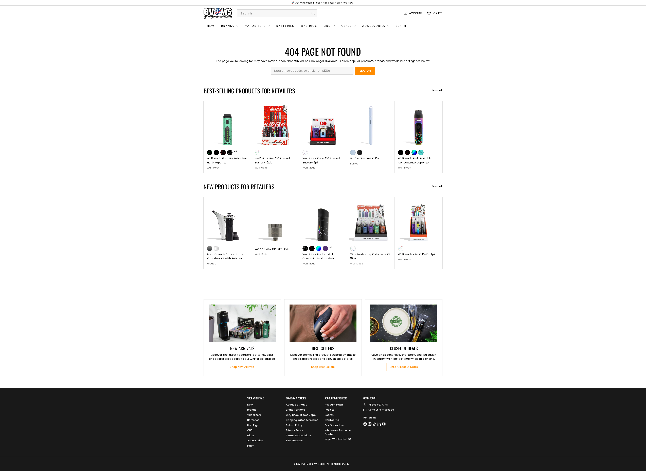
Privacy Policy (294, 430)
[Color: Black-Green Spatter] (209, 152)
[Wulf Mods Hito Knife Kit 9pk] (418, 231)
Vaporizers (256, 26)
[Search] (313, 13)
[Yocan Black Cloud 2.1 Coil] (275, 228)
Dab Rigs (309, 26)
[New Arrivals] (242, 323)
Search (365, 71)
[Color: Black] (216, 152)
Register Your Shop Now (339, 2)
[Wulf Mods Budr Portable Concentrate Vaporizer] (418, 137)
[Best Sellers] (323, 323)
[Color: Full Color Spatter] (414, 152)
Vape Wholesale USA (338, 439)
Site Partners (294, 440)
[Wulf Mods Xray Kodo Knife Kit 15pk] (371, 233)
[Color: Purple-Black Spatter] (325, 248)
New (210, 26)
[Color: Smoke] (209, 248)
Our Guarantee (334, 425)
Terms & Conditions (298, 435)
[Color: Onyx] (359, 152)
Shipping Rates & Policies (302, 420)
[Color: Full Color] (318, 248)
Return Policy (294, 425)
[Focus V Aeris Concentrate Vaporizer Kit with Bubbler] (227, 233)
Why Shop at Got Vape (301, 415)
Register (330, 409)
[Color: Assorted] (257, 152)
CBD (328, 26)
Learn (401, 26)
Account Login (334, 404)
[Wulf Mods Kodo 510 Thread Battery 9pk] (323, 137)
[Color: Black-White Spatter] (229, 152)
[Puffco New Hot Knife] (371, 135)
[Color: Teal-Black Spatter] (421, 152)
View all (437, 90)
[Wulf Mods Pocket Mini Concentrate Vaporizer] (323, 233)
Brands (228, 26)
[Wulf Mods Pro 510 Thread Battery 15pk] (275, 137)
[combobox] (277, 13)
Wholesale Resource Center (338, 432)
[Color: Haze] (353, 152)
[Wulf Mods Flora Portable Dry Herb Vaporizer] (227, 137)
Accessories (374, 26)
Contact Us (332, 420)
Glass (347, 26)
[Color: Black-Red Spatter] (223, 152)
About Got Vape (296, 404)
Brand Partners (295, 409)
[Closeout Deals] (403, 323)
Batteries (285, 26)
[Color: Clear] (216, 248)
